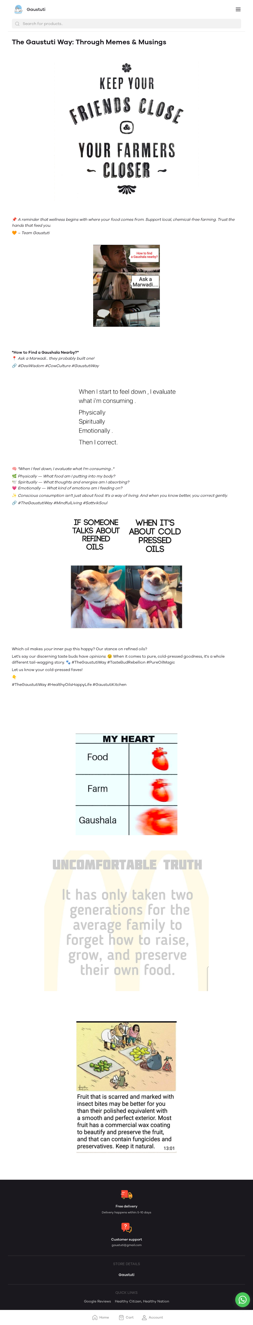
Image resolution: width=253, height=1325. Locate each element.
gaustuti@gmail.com (127, 1245)
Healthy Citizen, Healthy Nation (142, 1301)
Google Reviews (97, 1301)
